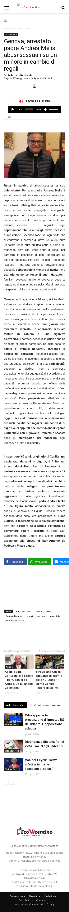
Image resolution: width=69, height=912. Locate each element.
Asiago (9, 667)
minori (29, 616)
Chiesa (38, 611)
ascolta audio (13, 109)
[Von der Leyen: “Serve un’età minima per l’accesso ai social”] (13, 764)
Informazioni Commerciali (29, 904)
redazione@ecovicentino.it (41, 882)
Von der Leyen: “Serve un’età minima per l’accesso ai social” (41, 764)
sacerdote (55, 616)
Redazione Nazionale (19, 75)
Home (7, 28)
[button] (63, 8)
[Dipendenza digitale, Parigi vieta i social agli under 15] (13, 746)
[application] (34, 109)
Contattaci (41, 900)
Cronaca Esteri (12, 750)
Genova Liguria (14, 616)
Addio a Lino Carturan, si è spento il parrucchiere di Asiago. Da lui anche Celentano (19, 680)
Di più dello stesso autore (45, 705)
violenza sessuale (15, 620)
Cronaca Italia (21, 28)
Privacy (50, 904)
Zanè (39, 667)
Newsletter (35, 896)
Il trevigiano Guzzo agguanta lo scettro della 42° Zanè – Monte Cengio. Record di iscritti (48, 680)
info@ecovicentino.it (41, 886)
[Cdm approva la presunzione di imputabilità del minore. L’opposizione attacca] (13, 719)
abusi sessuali (23, 611)
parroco (41, 616)
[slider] (54, 109)
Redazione (50, 896)
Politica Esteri (11, 769)
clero (48, 611)
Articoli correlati (15, 705)
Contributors (26, 900)
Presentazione (17, 896)
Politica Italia (11, 724)
